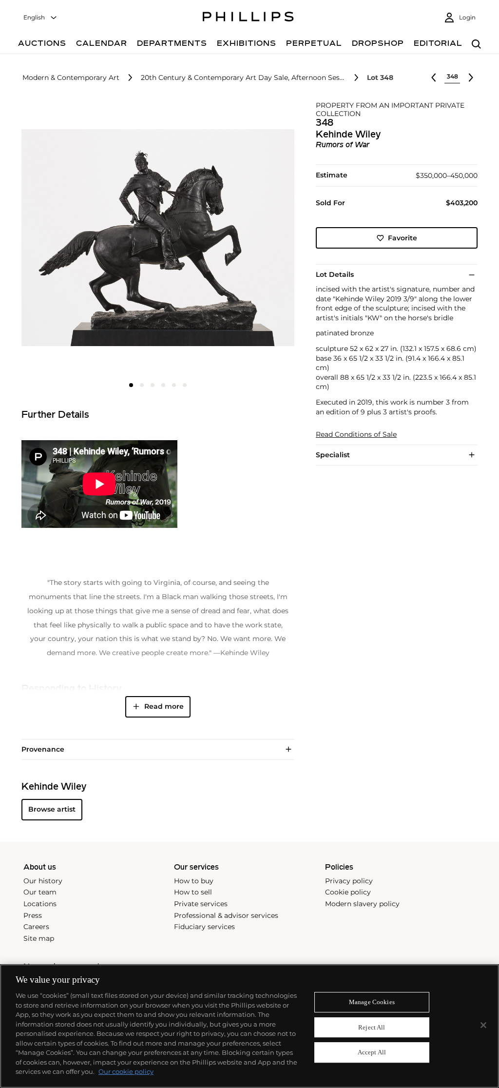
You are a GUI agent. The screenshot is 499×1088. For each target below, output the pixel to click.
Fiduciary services (204, 926)
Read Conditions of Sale (356, 434)
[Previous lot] (434, 77)
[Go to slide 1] (131, 385)
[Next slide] (249, 238)
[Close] (483, 1025)
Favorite (402, 237)
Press (32, 915)
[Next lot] (471, 77)
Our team (40, 892)
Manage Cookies (372, 1002)
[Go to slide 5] (174, 385)
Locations (40, 903)
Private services (201, 903)
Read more (164, 706)
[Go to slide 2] (141, 385)
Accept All (372, 1052)
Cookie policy (348, 892)
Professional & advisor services (226, 915)
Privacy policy (349, 880)
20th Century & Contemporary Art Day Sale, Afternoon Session (243, 78)
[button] (155, 237)
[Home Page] (248, 18)
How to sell (193, 892)
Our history (42, 880)
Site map (38, 938)
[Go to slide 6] (184, 385)
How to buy (193, 880)
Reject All (371, 1027)
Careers (36, 926)
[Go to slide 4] (163, 385)
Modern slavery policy (362, 903)
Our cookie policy (126, 1071)
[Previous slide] (66, 238)
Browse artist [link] (52, 809)
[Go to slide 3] (152, 385)
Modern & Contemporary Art (70, 78)
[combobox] (40, 18)
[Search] (476, 45)
